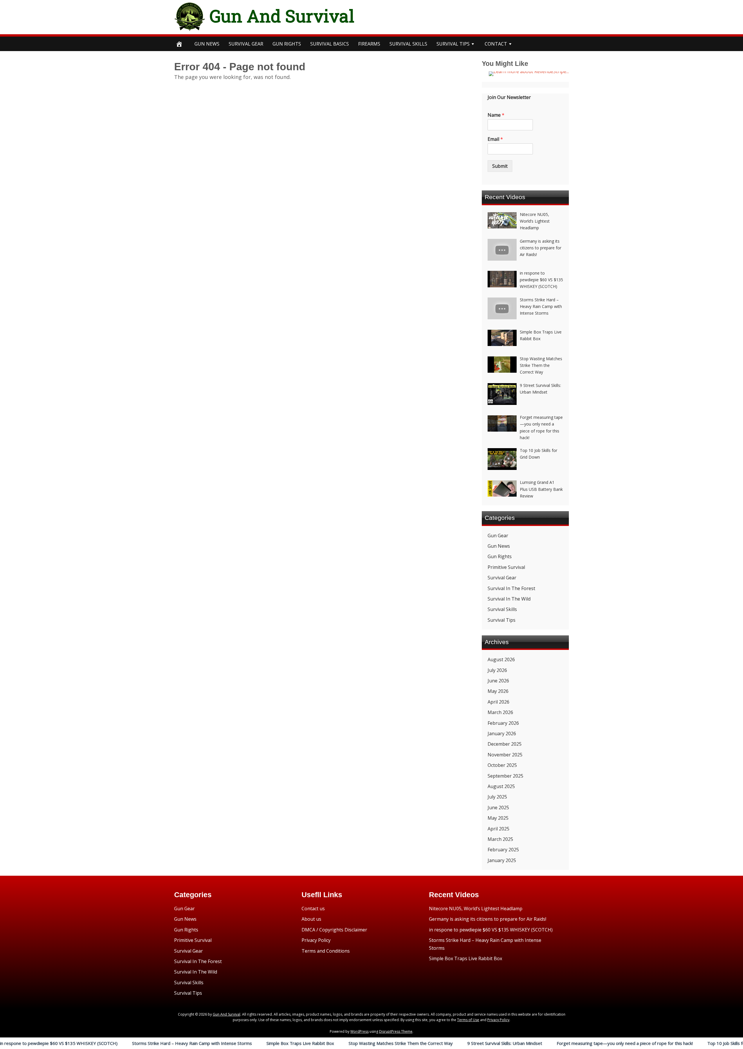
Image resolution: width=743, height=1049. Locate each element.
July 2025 (497, 797)
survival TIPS (453, 44)
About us (311, 919)
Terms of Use (468, 1019)
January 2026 (502, 733)
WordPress (359, 1031)
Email (495, 139)
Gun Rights (287, 44)
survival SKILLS (408, 44)
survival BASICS (329, 44)
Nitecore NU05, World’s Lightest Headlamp (475, 908)
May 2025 (498, 818)
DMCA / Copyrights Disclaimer (334, 930)
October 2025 (502, 765)
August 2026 (501, 659)
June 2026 (498, 680)
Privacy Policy (316, 940)
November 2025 (505, 754)
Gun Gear (498, 535)
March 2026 (500, 712)
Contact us (313, 908)
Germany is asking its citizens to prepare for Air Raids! (487, 919)
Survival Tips (501, 620)
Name (496, 115)
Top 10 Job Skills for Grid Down (698, 1043)
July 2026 (497, 670)
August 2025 (501, 786)
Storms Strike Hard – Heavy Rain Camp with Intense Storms (152, 1043)
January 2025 (502, 860)
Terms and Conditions (326, 951)
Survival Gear (502, 577)
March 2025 (500, 839)
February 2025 (503, 849)
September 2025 (505, 776)
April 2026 (498, 702)
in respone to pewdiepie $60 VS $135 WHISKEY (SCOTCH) (491, 930)
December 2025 (505, 744)
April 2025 (498, 828)
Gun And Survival (282, 15)
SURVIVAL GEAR (246, 44)
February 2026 (503, 723)
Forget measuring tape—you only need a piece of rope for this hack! (585, 1043)
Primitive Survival (506, 567)
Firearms (369, 44)
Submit (500, 166)
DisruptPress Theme (395, 1031)
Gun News (206, 44)
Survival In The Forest (511, 588)
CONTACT (496, 44)
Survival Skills (502, 609)
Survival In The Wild (509, 599)
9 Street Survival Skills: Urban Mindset (464, 1043)
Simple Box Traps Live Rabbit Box (260, 1043)
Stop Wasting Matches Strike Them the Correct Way (361, 1043)
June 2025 (498, 807)
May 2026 (498, 691)
